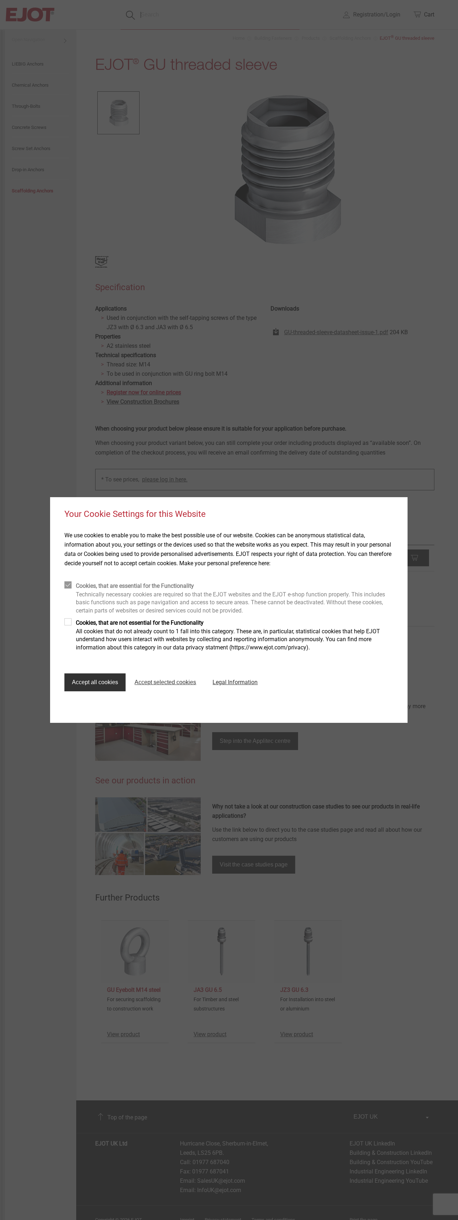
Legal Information (235, 682)
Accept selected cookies (165, 682)
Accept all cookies (95, 682)
